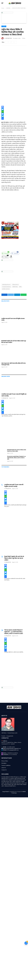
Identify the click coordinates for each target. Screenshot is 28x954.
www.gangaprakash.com (13, 750)
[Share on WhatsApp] (12, 42)
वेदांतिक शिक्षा (15, 286)
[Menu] (2, 3)
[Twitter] (14, 109)
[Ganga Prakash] (15, 3)
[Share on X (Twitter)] (9, 42)
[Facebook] (14, 107)
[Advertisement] (14, 63)
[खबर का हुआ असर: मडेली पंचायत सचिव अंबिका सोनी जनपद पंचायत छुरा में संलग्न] (14, 354)
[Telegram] (14, 116)
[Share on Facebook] (6, 42)
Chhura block (15, 284)
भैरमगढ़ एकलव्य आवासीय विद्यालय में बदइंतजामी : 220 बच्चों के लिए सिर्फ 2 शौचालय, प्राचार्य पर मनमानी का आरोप (16, 458)
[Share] (14, 118)
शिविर (20, 286)
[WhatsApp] (14, 111)
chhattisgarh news (6, 284)
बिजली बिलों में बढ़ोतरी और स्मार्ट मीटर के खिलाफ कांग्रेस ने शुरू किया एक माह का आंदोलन (14, 558)
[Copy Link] (15, 42)
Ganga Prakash (5, 791)
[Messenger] (14, 114)
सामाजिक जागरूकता (6, 289)
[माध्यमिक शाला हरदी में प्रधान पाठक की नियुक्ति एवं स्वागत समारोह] (14, 310)
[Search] (26, 3)
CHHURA (4, 26)
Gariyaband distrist (6, 286)
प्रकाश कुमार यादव (9, 38)
